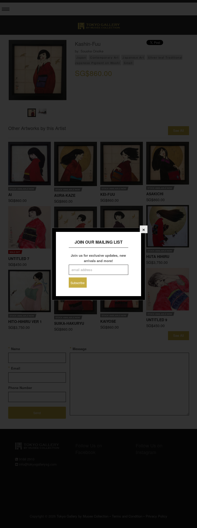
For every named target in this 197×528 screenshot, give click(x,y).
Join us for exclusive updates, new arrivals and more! (98, 258)
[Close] (143, 229)
